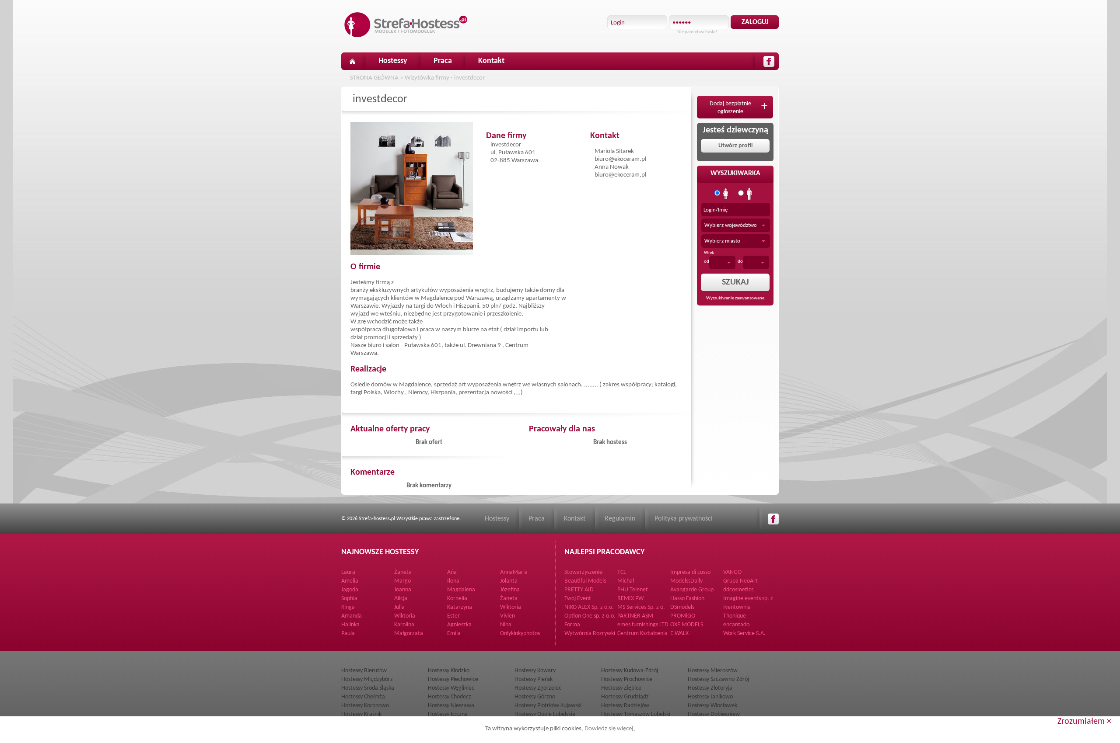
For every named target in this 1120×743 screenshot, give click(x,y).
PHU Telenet (632, 590)
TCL (621, 572)
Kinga (348, 607)
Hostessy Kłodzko (448, 670)
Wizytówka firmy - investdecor (445, 78)
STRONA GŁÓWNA (374, 78)
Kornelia (457, 598)
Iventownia (737, 607)
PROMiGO (682, 616)
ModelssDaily (686, 581)
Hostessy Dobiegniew (714, 714)
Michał (625, 581)
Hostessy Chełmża (363, 697)
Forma (572, 624)
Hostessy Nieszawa (451, 705)
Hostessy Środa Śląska (367, 688)
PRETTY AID (579, 590)
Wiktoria (510, 607)
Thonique (734, 616)
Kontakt (491, 61)
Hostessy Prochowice (626, 679)
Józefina (510, 590)
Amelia (349, 581)
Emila (454, 633)
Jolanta (509, 581)
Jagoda (349, 590)
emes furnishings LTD (642, 624)
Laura (348, 572)
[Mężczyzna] (749, 194)
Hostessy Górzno (534, 697)
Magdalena (461, 590)
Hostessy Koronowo (365, 705)
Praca (443, 61)
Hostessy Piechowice (453, 679)
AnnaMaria (514, 572)
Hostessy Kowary (535, 670)
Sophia (349, 598)
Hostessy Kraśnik (361, 714)
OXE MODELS (686, 624)
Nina (505, 624)
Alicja (400, 598)
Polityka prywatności (683, 518)
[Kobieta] (725, 194)
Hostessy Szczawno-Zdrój (718, 679)
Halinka (350, 624)
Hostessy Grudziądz (625, 697)
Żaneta (403, 572)
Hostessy (392, 61)
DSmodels (682, 607)
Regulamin (620, 518)
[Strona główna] (352, 61)
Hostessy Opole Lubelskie (544, 714)
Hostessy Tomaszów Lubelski (635, 714)
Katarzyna (459, 607)
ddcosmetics (738, 590)
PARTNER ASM (635, 616)
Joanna (402, 590)
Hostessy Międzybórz (367, 679)
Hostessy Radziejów (625, 705)
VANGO (732, 572)
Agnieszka (459, 624)
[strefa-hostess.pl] (406, 24)
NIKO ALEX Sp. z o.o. (589, 607)
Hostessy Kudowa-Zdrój (629, 670)
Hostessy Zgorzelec (537, 688)
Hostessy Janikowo (710, 697)
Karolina (404, 624)
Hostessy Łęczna (448, 714)
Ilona (453, 581)
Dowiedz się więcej (609, 729)
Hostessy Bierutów (364, 670)
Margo (402, 581)
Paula (348, 633)
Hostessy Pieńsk (533, 679)
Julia (399, 607)
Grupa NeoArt (740, 581)
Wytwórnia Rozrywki (589, 633)
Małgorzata (408, 633)
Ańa (452, 572)
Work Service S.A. (744, 633)
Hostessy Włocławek (712, 705)
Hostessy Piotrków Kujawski (547, 705)
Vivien (507, 616)
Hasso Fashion (687, 598)
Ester (453, 616)
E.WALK (679, 633)
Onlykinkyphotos (520, 633)
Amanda (351, 616)
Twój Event (577, 598)
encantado (736, 624)
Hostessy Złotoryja (710, 688)
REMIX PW (630, 598)
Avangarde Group (692, 590)
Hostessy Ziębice (621, 688)
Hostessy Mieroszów (713, 670)
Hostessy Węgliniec (451, 688)
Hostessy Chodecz (449, 697)
